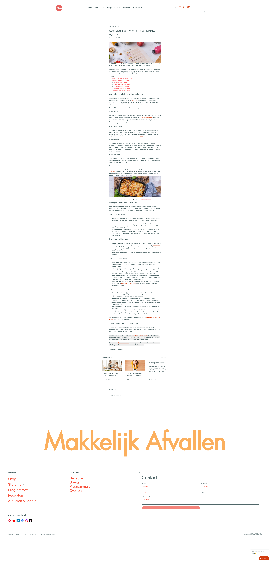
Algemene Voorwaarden (14, 534)
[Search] (175, 6)
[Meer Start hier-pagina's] (23, 484)
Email (143, 490)
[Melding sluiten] (267, 551)
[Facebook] (22, 520)
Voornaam (144, 483)
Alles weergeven (164, 357)
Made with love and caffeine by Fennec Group (253, 534)
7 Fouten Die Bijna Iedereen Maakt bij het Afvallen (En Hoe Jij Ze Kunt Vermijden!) (134, 374)
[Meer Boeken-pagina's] (82, 482)
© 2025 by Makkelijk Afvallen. (256, 533)
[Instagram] (26, 520)
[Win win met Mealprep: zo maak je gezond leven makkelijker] (112, 365)
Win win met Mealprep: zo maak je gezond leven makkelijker (111, 374)
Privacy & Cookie (29, 534)
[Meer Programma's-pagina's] (119, 7)
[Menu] (206, 12)
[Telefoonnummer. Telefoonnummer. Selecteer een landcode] (203, 493)
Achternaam (204, 483)
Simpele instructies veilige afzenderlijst (156, 363)
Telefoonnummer (205, 490)
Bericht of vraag (146, 496)
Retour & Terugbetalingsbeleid (48, 534)
